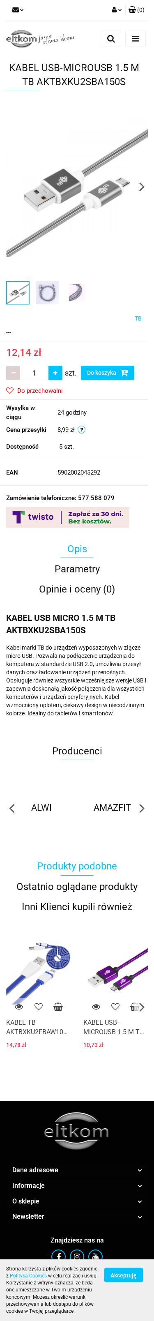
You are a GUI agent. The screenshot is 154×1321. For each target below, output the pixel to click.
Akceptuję (123, 1275)
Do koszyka (102, 372)
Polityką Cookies (28, 1276)
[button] (136, 10)
